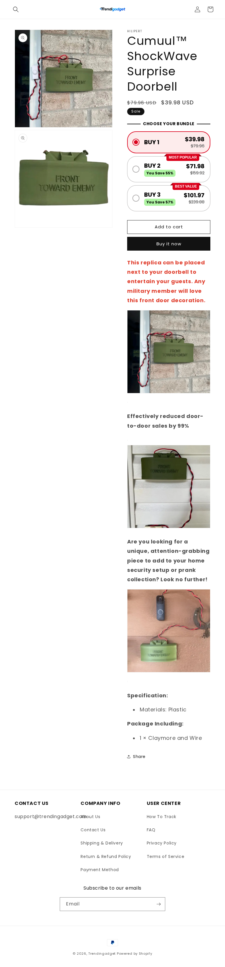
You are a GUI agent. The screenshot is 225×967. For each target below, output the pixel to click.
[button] (15, 9)
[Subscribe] (158, 904)
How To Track (161, 817)
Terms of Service (166, 856)
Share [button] (139, 756)
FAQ (151, 830)
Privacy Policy (162, 843)
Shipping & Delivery (102, 843)
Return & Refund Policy (106, 856)
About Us (90, 817)
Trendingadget (102, 953)
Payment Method (100, 870)
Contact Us (93, 830)
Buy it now (168, 244)
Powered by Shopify (134, 953)
